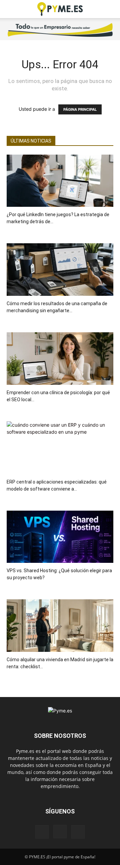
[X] (78, 832)
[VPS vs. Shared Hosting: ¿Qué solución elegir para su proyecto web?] (60, 537)
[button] (11, 9)
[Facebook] (42, 832)
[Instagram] (60, 831)
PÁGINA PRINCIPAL (80, 109)
